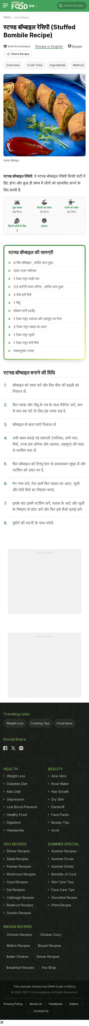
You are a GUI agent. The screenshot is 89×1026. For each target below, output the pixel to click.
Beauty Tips (60, 822)
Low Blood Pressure (22, 807)
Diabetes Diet (17, 784)
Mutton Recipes (18, 945)
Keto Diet (14, 791)
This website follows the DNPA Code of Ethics (44, 986)
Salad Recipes (18, 859)
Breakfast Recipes (20, 967)
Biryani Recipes (49, 945)
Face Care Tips (63, 890)
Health (10, 769)
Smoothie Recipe (64, 897)
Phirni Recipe (61, 905)
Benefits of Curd (63, 874)
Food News (65, 723)
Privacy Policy (13, 1004)
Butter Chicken (18, 956)
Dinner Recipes (18, 851)
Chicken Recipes (19, 935)
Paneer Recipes (19, 866)
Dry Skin (57, 799)
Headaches (15, 830)
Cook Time (34, 65)
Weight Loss (15, 723)
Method (78, 65)
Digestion (14, 822)
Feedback (56, 1004)
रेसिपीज (7, 17)
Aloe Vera (58, 776)
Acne (55, 830)
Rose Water (60, 784)
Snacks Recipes (19, 913)
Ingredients (58, 65)
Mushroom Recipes (21, 874)
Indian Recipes (17, 926)
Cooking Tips (40, 723)
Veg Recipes (14, 844)
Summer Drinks (62, 866)
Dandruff (57, 807)
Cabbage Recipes (20, 897)
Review (77, 46)
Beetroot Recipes (20, 905)
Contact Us (41, 1011)
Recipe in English (49, 46)
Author (74, 1004)
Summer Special (63, 844)
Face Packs (60, 815)
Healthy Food (17, 815)
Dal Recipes (16, 890)
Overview (13, 65)
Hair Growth (60, 791)
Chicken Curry (50, 935)
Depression (15, 799)
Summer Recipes (64, 851)
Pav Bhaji (49, 967)
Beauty (55, 769)
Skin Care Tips (62, 882)
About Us (35, 1004)
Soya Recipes (17, 882)
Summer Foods (62, 859)
